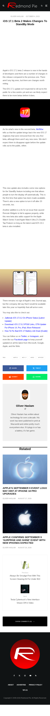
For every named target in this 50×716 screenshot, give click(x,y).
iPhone (41, 357)
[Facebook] (14, 675)
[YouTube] (30, 675)
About (11, 685)
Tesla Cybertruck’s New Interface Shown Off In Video (25, 599)
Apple (16, 357)
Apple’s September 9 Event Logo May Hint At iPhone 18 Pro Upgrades (25, 491)
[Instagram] (25, 675)
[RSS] (35, 675)
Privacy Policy (35, 685)
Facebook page (21, 339)
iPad (32, 357)
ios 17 (25, 357)
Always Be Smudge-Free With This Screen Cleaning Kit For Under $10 (25, 576)
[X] (19, 675)
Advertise (21, 685)
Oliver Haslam (17, 16)
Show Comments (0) (23, 621)
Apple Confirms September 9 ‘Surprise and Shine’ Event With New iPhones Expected (24, 540)
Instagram (34, 336)
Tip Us (25, 690)
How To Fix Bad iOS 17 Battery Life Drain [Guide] (26, 331)
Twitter (24, 336)
